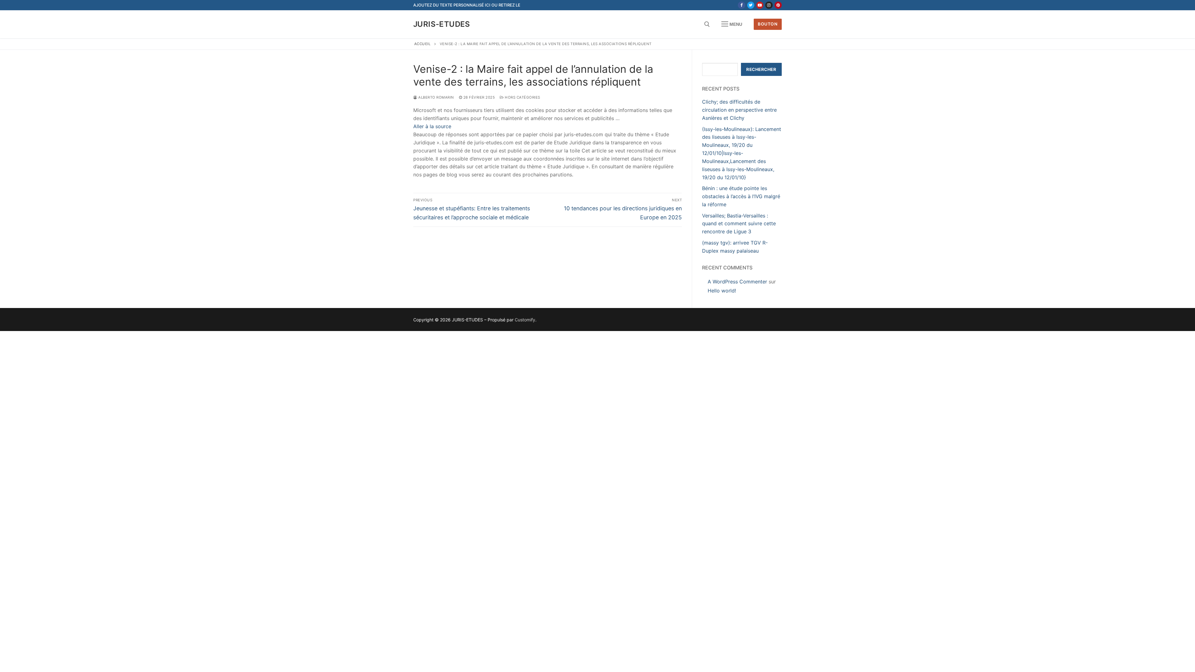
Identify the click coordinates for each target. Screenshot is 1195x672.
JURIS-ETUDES (441, 24)
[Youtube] (759, 5)
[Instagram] (768, 5)
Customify (525, 319)
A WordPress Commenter (737, 281)
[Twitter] (750, 5)
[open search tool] (707, 24)
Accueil (422, 44)
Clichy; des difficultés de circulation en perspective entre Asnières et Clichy (739, 110)
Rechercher (761, 69)
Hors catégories (522, 97)
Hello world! (722, 290)
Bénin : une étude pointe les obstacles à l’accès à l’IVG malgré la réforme (741, 196)
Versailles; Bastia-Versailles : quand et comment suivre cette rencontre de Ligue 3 (739, 223)
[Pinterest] (778, 5)
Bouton (767, 23)
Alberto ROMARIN (435, 97)
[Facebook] (741, 5)
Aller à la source (432, 126)
